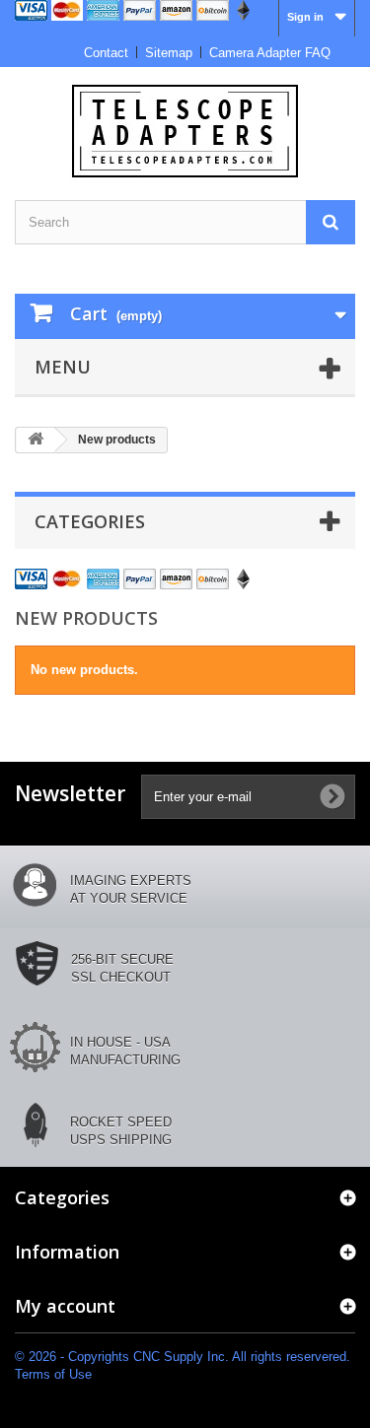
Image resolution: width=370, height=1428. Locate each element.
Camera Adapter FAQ (270, 52)
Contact (106, 52)
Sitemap (168, 52)
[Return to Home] (35, 440)
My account (65, 1306)
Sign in (305, 17)
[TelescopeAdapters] (185, 131)
